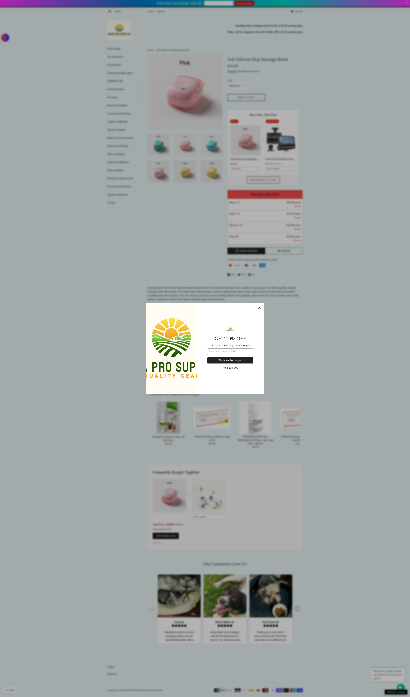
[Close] (259, 307)
